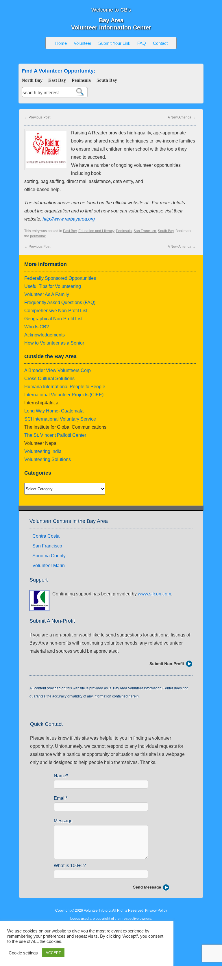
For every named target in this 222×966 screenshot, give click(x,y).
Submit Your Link (114, 43)
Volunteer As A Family (46, 294)
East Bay (57, 80)
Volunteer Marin (48, 565)
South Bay (107, 80)
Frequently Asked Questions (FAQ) (59, 302)
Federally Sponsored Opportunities (60, 278)
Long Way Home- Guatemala (54, 410)
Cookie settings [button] (23, 953)
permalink (38, 236)
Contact (160, 43)
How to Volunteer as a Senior (54, 342)
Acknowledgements (44, 334)
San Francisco (145, 231)
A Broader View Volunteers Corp (57, 370)
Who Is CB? (36, 326)
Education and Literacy (96, 231)
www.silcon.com (154, 593)
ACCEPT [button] (53, 953)
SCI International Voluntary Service (60, 419)
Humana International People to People (64, 386)
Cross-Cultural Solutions (49, 378)
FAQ (141, 43)
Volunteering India (43, 451)
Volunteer (82, 43)
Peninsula (81, 80)
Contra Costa (46, 536)
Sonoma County (49, 555)
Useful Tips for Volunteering (52, 286)
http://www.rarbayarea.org (68, 218)
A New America (182, 117)
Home (61, 43)
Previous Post (37, 117)
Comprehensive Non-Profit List (55, 310)
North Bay (32, 80)
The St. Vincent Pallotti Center (55, 435)
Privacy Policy (156, 910)
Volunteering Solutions (47, 459)
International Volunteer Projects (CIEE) (63, 394)
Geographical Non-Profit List (53, 318)
